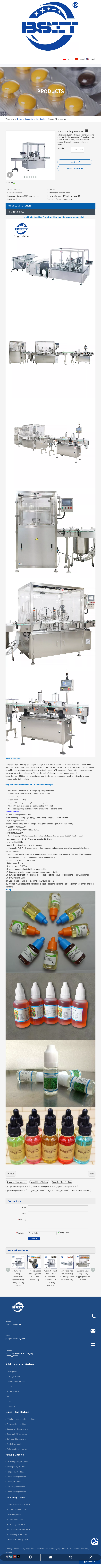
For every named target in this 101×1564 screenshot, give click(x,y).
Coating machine (13, 1376)
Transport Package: (55, 199)
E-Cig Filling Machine (35, 1190)
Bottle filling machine (15, 1444)
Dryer (9, 1401)
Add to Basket (73, 168)
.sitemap (9, 1552)
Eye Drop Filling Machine (58, 1190)
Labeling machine (14, 1482)
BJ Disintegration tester (16, 1524)
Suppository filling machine (17, 1429)
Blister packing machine (16, 1467)
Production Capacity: (15, 196)
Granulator (11, 1406)
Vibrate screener (13, 1391)
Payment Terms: (54, 196)
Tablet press (12, 1371)
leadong (86, 1548)
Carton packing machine (16, 1492)
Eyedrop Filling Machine (66, 1186)
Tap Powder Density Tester (18, 1539)
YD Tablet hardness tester (17, 1509)
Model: (10, 189)
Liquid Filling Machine (39, 1182)
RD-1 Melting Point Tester (17, 1534)
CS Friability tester (14, 1514)
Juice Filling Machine (15, 1190)
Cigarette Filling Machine (62, 1182)
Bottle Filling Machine (80, 1190)
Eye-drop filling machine (16, 1424)
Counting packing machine (17, 1462)
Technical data (16, 211)
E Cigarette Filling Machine (17, 1186)
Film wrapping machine (16, 1486)
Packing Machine (15, 1454)
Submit (34, 1238)
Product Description (19, 205)
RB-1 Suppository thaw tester (18, 1529)
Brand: (50, 189)
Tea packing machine (15, 1472)
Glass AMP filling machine (17, 1434)
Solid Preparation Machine (20, 1364)
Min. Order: (11, 199)
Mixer (9, 1396)
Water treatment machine (17, 1449)
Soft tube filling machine (16, 1439)
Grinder (10, 1386)
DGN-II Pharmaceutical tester (18, 1504)
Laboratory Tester (15, 1497)
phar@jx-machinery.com (15, 1339)
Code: (9, 193)
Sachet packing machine (16, 1477)
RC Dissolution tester (15, 1519)
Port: (49, 193)
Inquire (73, 162)
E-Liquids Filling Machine (16, 1182)
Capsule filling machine (16, 1381)
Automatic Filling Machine (43, 1186)
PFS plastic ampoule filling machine (21, 1419)
